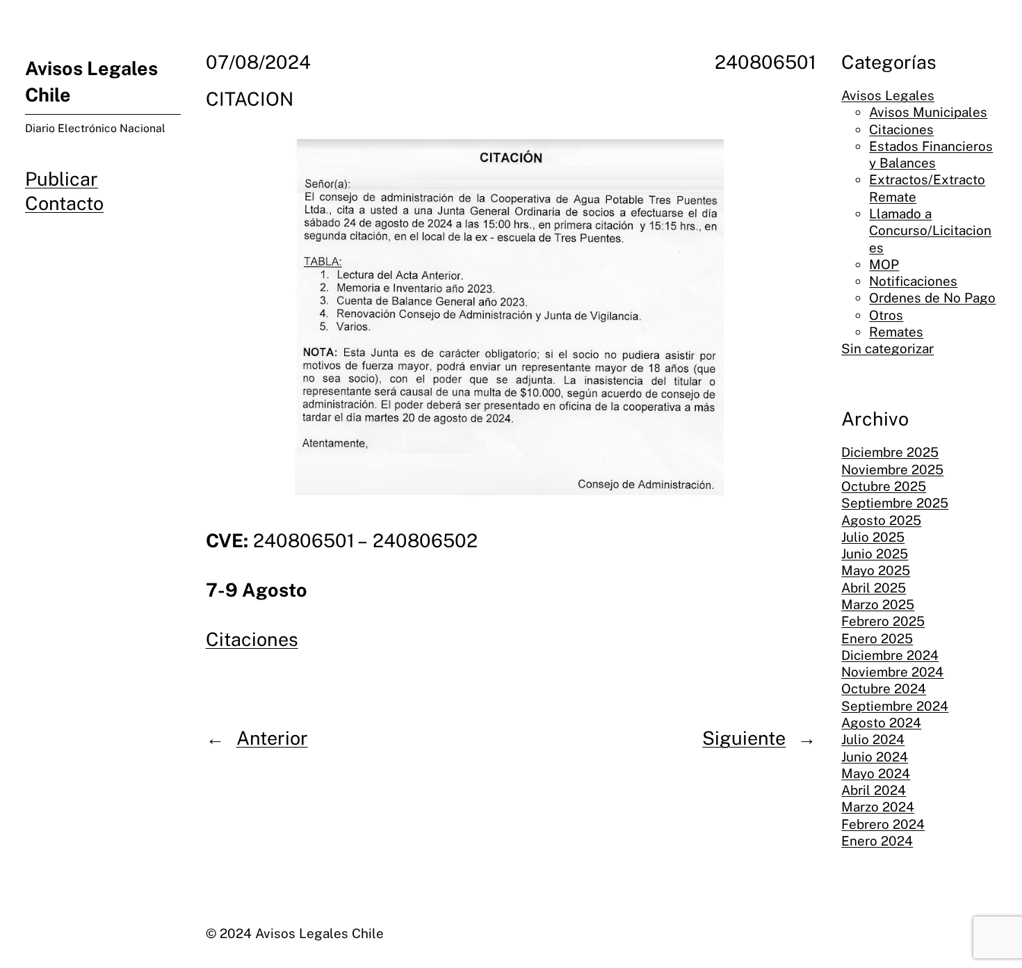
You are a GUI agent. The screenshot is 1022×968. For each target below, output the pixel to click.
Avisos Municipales (928, 112)
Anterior (272, 738)
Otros (886, 315)
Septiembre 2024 (894, 705)
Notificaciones (913, 281)
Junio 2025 (874, 553)
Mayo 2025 (875, 570)
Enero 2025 (877, 638)
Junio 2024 (874, 756)
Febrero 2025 (883, 621)
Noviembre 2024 (892, 671)
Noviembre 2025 (892, 469)
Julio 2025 (873, 536)
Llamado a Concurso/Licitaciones (930, 230)
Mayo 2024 (875, 773)
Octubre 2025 (883, 486)
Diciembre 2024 (890, 655)
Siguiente (744, 738)
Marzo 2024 (877, 806)
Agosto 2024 (881, 722)
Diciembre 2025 (890, 452)
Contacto (64, 203)
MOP (884, 264)
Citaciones (252, 639)
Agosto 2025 (881, 520)
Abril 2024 (873, 790)
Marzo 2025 (877, 604)
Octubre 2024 (883, 688)
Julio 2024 (873, 739)
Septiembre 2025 (894, 502)
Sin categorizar (887, 348)
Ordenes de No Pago (932, 297)
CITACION (249, 99)
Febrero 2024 (883, 824)
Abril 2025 (873, 587)
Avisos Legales (887, 95)
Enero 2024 (877, 840)
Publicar (61, 179)
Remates (896, 331)
